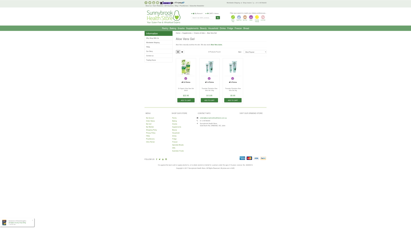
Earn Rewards (158, 5)
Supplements (192, 28)
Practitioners (184, 5)
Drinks (223, 28)
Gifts (173, 148)
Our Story (149, 51)
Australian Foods (178, 151)
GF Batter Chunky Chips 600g (17, 223)
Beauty (203, 28)
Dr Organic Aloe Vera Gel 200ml (186, 89)
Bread (246, 28)
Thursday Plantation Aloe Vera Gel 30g (233, 89)
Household (213, 28)
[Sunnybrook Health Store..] (163, 17)
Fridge (230, 28)
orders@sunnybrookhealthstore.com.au (213, 118)
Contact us (149, 56)
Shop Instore (247, 2)
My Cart (148, 124)
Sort (239, 52)
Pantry (165, 28)
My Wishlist (150, 127)
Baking (173, 28)
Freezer (238, 28)
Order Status (150, 121)
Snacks (181, 28)
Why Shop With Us (152, 38)
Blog (176, 5)
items (214, 13)
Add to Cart (186, 100)
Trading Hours (151, 60)
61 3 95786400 (205, 121)
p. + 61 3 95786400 (260, 2)
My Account (150, 118)
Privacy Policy (150, 133)
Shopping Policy (151, 130)
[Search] (218, 17)
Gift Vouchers (168, 5)
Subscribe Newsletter (197, 5)
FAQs (148, 47)
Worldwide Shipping (233, 2)
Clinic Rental (150, 142)
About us (149, 5)
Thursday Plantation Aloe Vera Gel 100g (209, 89)
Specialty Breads (178, 145)
